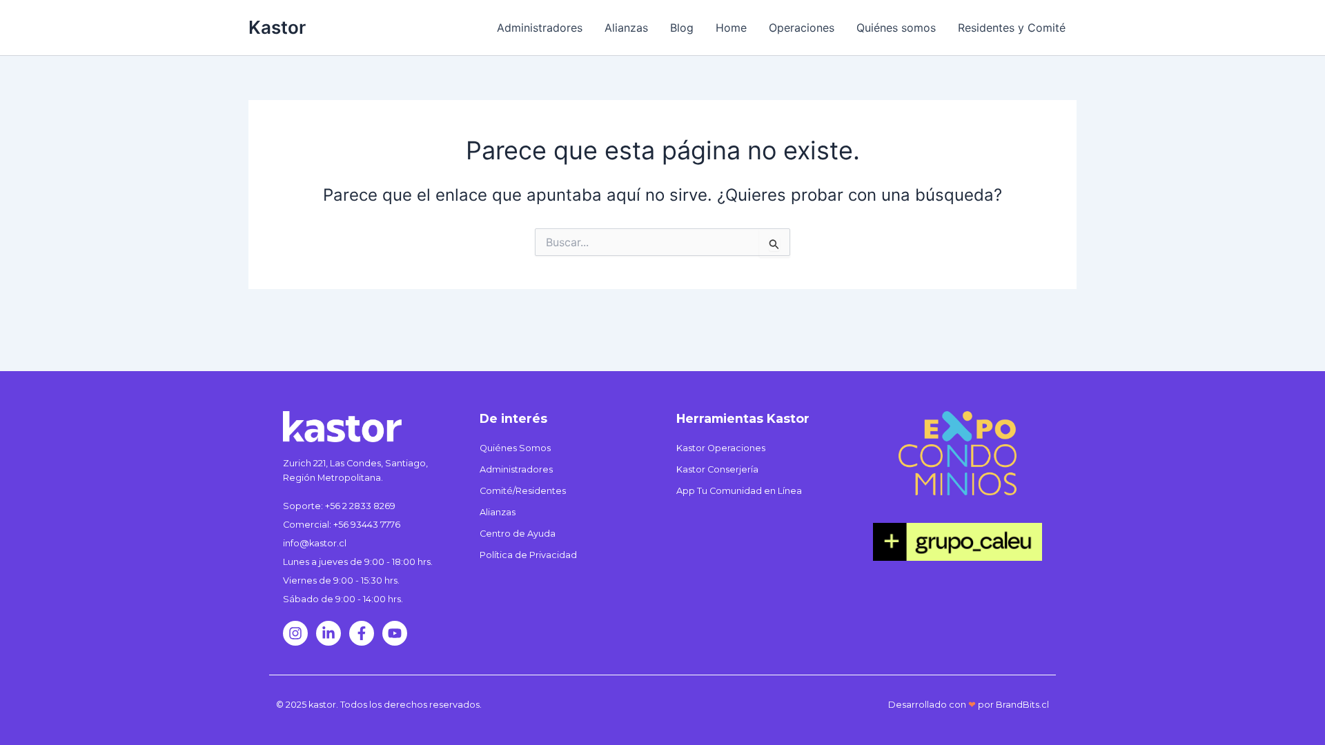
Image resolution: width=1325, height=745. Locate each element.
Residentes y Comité (1012, 27)
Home (731, 27)
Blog (682, 27)
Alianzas (626, 27)
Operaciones (801, 27)
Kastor (277, 27)
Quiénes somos (896, 27)
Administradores (539, 27)
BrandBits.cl (1022, 704)
